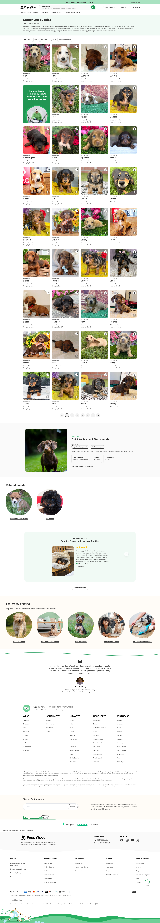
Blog (137, 878)
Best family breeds (111, 641)
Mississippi (120, 743)
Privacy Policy (25, 904)
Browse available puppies (29, 13)
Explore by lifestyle (16, 873)
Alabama (119, 720)
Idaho (24, 728)
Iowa (71, 728)
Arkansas (120, 724)
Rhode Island (97, 758)
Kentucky (119, 735)
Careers (138, 882)
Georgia (119, 732)
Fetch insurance (49, 875)
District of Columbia (99, 728)
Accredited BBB (43, 904)
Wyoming (26, 750)
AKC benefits (48, 871)
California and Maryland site (58, 904)
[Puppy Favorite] (47, 46)
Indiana (72, 724)
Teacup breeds (81, 641)
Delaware (96, 724)
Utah (24, 743)
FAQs (107, 871)
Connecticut (97, 720)
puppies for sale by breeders (60, 710)
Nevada (25, 735)
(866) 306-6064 (102, 840)
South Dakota (74, 758)
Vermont (96, 762)
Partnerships (48, 878)
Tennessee (120, 754)
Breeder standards (81, 871)
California (26, 720)
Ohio (71, 754)
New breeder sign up (81, 867)
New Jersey (97, 747)
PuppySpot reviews (50, 882)
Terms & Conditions (112, 875)
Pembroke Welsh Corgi (19, 518)
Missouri (72, 743)
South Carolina (121, 750)
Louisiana (119, 739)
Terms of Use (14, 904)
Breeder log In (79, 863)
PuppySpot (5, 830)
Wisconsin (73, 762)
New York (96, 750)
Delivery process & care (72, 13)
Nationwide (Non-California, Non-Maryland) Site (84, 904)
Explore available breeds (18, 869)
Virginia (119, 758)
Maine (95, 732)
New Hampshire (98, 743)
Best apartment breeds (50, 641)
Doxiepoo (50, 518)
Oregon (25, 739)
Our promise (139, 871)
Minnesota (73, 739)
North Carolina (121, 747)
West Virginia (121, 762)
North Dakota (74, 750)
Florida (119, 728)
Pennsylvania (97, 754)
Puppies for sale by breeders (17, 830)
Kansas (72, 732)
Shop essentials (15, 877)
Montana (26, 732)
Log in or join (48, 863)
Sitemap (33, 904)
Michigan (72, 735)
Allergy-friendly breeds (142, 641)
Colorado (26, 724)
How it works (56, 13)
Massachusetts (98, 739)
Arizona (48, 720)
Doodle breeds (19, 641)
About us (45, 13)
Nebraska (73, 747)
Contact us (109, 863)
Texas (48, 732)
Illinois (72, 720)
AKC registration (49, 867)
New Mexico (50, 724)
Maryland (96, 735)
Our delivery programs (143, 875)
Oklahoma (49, 728)
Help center (109, 867)
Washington (27, 747)
